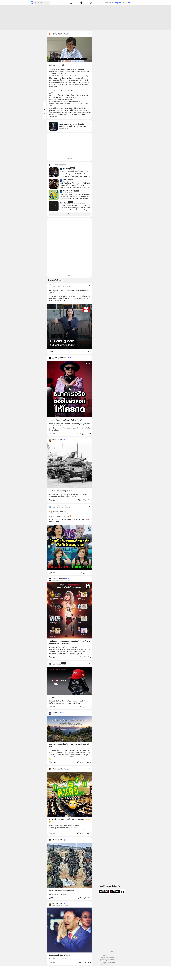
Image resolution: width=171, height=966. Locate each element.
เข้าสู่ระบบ (118, 3)
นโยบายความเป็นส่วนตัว (105, 961)
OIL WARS (52, 697)
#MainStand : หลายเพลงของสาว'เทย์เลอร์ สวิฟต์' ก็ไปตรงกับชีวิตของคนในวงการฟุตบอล (69, 642)
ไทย (110, 964)
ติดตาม (67, 33)
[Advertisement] (85, 17)
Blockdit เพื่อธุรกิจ (103, 964)
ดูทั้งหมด (69, 214)
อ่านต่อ (66, 301)
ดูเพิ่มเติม (56, 430)
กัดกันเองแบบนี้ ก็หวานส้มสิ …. (59, 955)
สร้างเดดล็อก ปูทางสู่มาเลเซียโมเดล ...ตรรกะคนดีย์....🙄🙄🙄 (69, 820)
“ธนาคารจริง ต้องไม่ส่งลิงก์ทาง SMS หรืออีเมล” (65, 420)
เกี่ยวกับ (101, 957)
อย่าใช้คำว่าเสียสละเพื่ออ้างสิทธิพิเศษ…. (62, 891)
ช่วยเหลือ (106, 957)
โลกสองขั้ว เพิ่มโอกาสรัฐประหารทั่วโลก (62, 491)
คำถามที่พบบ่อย (113, 957)
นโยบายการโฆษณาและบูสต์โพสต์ (107, 959)
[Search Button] (36, 2)
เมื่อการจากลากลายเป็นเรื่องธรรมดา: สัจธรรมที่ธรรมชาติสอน (69, 745)
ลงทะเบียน (128, 3)
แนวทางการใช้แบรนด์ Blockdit (106, 962)
